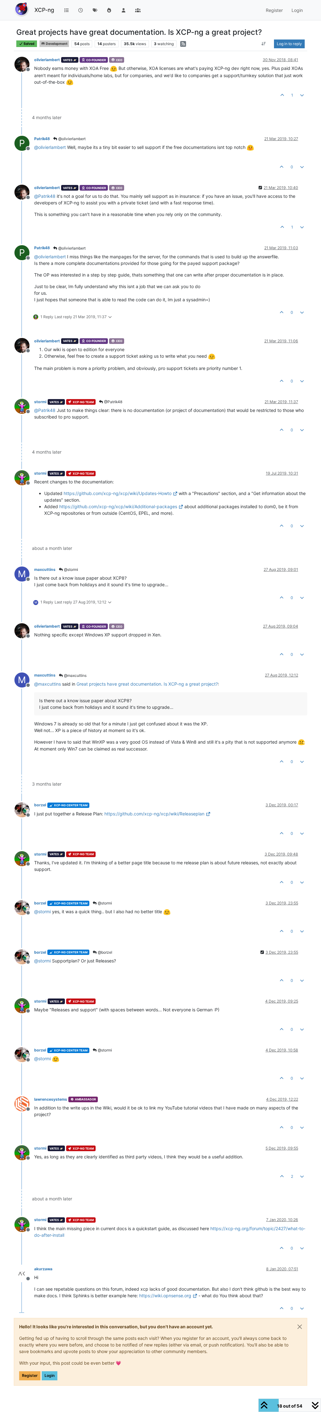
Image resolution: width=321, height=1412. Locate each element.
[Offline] (24, 63)
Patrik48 (42, 138)
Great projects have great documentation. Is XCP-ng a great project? (147, 684)
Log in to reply (289, 43)
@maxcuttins (75, 675)
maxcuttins (44, 569)
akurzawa (43, 1269)
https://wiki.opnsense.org (165, 1295)
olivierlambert (47, 59)
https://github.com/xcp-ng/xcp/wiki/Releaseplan (154, 813)
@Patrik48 (112, 401)
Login (50, 1375)
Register (30, 1375)
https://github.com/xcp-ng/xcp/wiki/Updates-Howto (117, 493)
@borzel (104, 952)
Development (56, 44)
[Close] (299, 1326)
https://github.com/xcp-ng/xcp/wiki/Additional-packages (118, 506)
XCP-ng (44, 10)
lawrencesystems (50, 1099)
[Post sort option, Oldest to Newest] (264, 44)
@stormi (70, 569)
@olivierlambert (71, 138)
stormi (40, 401)
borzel (40, 805)
